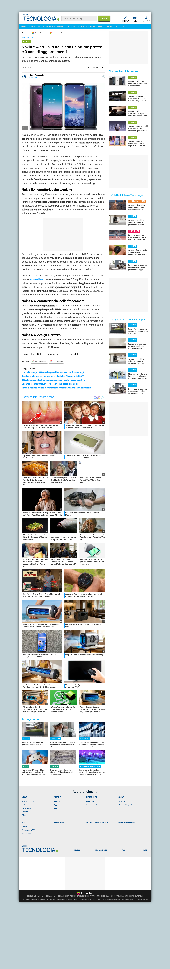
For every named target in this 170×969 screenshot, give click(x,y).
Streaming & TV (28, 830)
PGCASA (73, 896)
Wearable (90, 801)
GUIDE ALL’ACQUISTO (137, 201)
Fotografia (28, 354)
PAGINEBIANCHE (83, 896)
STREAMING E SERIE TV (56, 26)
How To (121, 801)
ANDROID (32, 26)
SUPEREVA (139, 896)
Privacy (42, 899)
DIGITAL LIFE (134, 231)
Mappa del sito (101, 850)
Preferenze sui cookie (64, 899)
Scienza (25, 812)
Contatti (144, 850)
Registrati (126, 21)
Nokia (40, 354)
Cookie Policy (51, 899)
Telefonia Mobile (72, 354)
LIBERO (30, 896)
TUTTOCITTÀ (95, 896)
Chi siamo (26, 899)
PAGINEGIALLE (47, 896)
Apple (56, 805)
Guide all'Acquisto (125, 805)
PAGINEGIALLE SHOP (61, 896)
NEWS (23, 26)
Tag (123, 850)
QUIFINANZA (119, 896)
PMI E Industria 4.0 (127, 822)
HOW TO (71, 26)
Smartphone (53, 354)
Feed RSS (77, 850)
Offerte (25, 815)
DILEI (103, 896)
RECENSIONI (112, 26)
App (55, 808)
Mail (135, 21)
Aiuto (75, 899)
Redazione (59, 822)
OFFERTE (101, 26)
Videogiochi (26, 834)
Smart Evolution (92, 805)
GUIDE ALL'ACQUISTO (86, 26)
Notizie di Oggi (28, 801)
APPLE (41, 26)
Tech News (26, 808)
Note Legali (35, 899)
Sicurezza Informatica (97, 822)
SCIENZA (54, 766)
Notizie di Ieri (27, 805)
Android (57, 801)
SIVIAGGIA (109, 896)
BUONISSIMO (129, 896)
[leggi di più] (103, 76)
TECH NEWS (55, 739)
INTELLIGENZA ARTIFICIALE (90, 766)
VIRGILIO (37, 896)
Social (24, 827)
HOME (24, 37)
